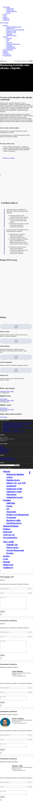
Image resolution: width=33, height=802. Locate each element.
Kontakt (2, 448)
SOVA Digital (3, 399)
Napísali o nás (3, 450)
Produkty (7, 500)
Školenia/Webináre (11, 526)
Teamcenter (11, 512)
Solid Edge (10, 503)
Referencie (7, 532)
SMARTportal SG (13, 523)
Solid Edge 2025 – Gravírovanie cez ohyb (14, 431)
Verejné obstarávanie (5, 449)
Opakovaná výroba (14, 489)
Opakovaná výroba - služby (7, 391)
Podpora (6, 529)
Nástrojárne (11, 494)
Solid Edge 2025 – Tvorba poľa (11, 430)
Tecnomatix (11, 517)
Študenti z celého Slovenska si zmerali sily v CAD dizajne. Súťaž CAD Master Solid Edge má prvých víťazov (18, 423)
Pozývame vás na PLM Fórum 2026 (12, 426)
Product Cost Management (17, 514)
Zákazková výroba (14, 491)
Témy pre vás (8, 534)
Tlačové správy (4, 452)
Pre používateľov (10, 537)
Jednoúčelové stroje (14, 497)
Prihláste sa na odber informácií (8, 459)
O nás (1, 446)
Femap (9, 506)
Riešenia (6, 471)
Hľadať (30, 61)
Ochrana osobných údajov (6, 458)
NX (7, 509)
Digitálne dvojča (13, 480)
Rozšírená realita (13, 520)
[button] (0, 571)
